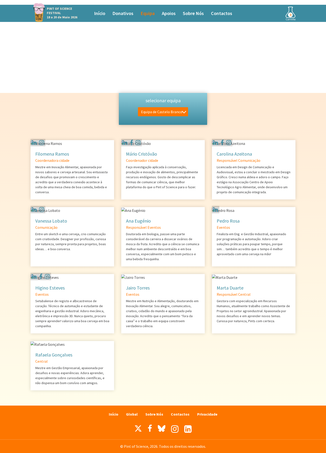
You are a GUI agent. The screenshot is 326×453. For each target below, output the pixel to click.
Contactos (221, 13)
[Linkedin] (34, 142)
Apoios (169, 13)
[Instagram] (41, 142)
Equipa (148, 13)
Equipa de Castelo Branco (161, 111)
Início (99, 13)
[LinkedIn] (188, 429)
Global (132, 414)
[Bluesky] (161, 429)
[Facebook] (131, 142)
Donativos (122, 13)
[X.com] (138, 429)
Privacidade (207, 414)
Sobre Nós (193, 13)
